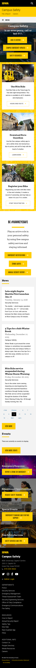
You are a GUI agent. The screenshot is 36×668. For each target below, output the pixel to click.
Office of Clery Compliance (11, 602)
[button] (32, 3)
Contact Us (6, 643)
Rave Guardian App (8, 630)
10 (14, 414)
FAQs (4, 633)
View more (8, 426)
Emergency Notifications (17, 255)
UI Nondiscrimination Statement (20, 660)
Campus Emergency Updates (16, 47)
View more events (11, 450)
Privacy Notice (6, 660)
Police (4, 588)
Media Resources (8, 648)
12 (25, 414)
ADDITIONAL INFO (9, 640)
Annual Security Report (16, 272)
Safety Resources (16, 55)
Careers (15, 14)
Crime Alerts (16, 263)
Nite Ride (5, 627)
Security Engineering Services (13, 600)
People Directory (8, 646)
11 (20, 414)
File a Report (6, 14)
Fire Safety (6, 608)
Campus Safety (11, 10)
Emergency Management (11, 594)
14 (5, 418)
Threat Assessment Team (11, 597)
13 (31, 414)
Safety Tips (6, 624)
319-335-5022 (10, 569)
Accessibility (6, 662)
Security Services (8, 591)
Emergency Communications (12, 605)
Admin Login (9, 579)
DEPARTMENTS (8, 585)
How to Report (16, 40)
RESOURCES (6, 615)
